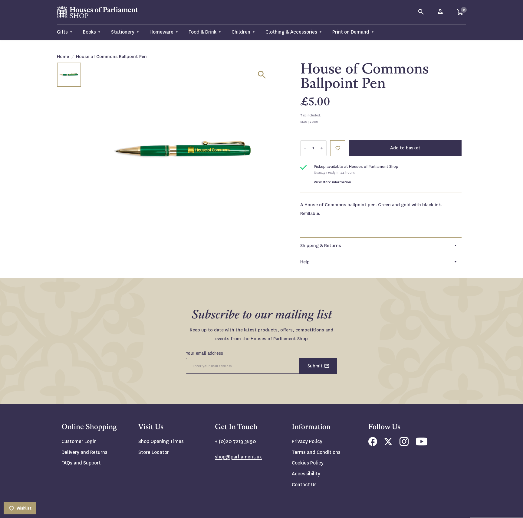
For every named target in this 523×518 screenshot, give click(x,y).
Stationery (122, 32)
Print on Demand (350, 32)
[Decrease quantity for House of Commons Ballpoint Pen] (305, 148)
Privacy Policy (307, 441)
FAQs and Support (81, 463)
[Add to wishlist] (337, 148)
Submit (315, 366)
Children (241, 32)
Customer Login (79, 441)
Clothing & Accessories (291, 32)
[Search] (421, 12)
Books (89, 32)
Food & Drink (202, 32)
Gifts (62, 32)
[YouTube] (421, 444)
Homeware (161, 32)
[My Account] (441, 12)
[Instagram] (404, 444)
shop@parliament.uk (238, 457)
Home (63, 57)
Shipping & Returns (320, 246)
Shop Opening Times (161, 441)
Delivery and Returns (84, 452)
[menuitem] (67, 32)
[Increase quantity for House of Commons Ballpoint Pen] (321, 148)
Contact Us (304, 484)
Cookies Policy (308, 463)
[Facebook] (372, 444)
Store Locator (153, 452)
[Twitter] (388, 443)
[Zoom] (262, 75)
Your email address (204, 353)
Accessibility (306, 474)
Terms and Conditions (316, 452)
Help (305, 262)
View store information (332, 182)
